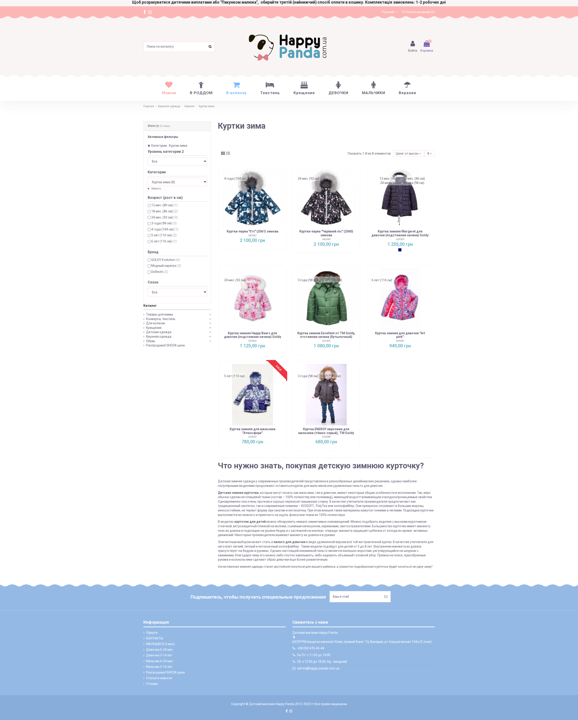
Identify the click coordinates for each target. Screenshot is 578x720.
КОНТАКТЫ (154, 638)
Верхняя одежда (158, 336)
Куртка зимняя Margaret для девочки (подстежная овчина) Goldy (400, 233)
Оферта (152, 632)
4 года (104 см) (164, 229)
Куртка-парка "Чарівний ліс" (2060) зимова (326, 233)
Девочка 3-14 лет (159, 655)
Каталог (150, 306)
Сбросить (156, 188)
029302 (252, 340)
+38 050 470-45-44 (310, 648)
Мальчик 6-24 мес (159, 661)
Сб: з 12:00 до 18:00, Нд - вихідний (322, 661)
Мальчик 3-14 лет (159, 667)
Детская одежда (158, 332)
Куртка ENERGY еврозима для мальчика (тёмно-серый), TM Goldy (326, 431)
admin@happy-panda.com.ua (318, 668)
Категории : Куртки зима (169, 145)
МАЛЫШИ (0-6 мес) (160, 644)
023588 (326, 436)
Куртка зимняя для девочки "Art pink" (400, 335)
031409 (326, 340)
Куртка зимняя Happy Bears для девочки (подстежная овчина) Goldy (252, 335)
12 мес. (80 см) (164, 205)
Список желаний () (420, 12)
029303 (400, 239)
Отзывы (152, 683)
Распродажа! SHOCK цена (165, 345)
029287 (400, 340)
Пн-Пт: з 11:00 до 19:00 (313, 655)
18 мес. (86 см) (164, 211)
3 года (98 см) (164, 223)
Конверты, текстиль (160, 319)
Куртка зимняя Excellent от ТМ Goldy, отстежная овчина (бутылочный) (326, 335)
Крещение (154, 328)
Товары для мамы (159, 314)
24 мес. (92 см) (164, 217)
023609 (252, 436)
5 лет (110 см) (164, 235)
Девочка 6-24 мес (159, 649)
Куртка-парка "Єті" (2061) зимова (252, 231)
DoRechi (159, 272)
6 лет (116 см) (164, 241)
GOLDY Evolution (165, 260)
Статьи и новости (159, 678)
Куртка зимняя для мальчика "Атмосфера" (252, 431)
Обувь (150, 341)
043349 (326, 239)
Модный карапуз (166, 265)
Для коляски (155, 323)
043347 (252, 235)
